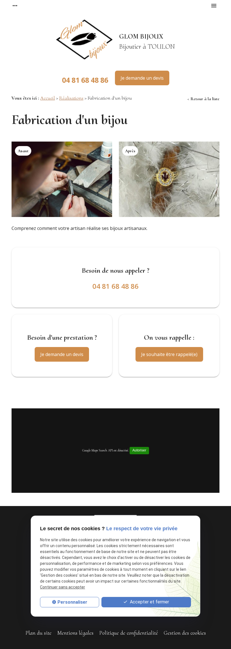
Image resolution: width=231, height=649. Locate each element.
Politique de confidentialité (128, 633)
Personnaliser (72, 602)
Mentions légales (75, 633)
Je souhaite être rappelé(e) (169, 354)
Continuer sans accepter (62, 587)
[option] (62, 179)
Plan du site (38, 633)
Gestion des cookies (185, 633)
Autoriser (139, 450)
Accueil (47, 98)
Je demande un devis (142, 78)
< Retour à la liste (203, 99)
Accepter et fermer (149, 602)
